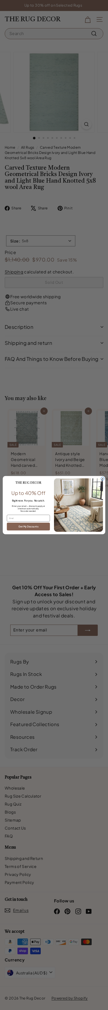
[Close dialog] (102, 478)
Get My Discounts (28, 526)
